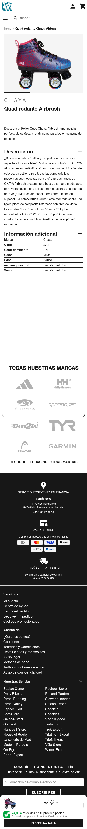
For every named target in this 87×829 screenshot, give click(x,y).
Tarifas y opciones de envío (23, 667)
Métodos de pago (16, 662)
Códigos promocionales (21, 621)
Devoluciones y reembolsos (24, 651)
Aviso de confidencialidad (22, 672)
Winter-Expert (55, 749)
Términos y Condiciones (21, 646)
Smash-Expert (56, 703)
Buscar (24, 17)
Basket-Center (14, 688)
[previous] (3, 415)
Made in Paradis (15, 744)
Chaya (15, 100)
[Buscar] (15, 18)
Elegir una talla (43, 823)
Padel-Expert (13, 754)
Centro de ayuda (15, 606)
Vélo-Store (53, 744)
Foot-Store (11, 713)
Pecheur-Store (56, 688)
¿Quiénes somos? (17, 636)
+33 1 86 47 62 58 (43, 512)
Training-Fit (53, 724)
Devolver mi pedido (18, 616)
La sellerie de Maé (17, 739)
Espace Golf (12, 708)
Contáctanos (43, 498)
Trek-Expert (53, 729)
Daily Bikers (12, 693)
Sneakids (52, 713)
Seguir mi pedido (16, 611)
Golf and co (11, 724)
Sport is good (55, 719)
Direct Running (14, 698)
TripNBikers (54, 739)
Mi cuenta (10, 600)
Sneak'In (51, 708)
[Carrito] (82, 6)
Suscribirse (43, 792)
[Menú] (5, 18)
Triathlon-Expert (57, 734)
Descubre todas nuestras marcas (43, 461)
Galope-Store (13, 719)
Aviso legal (11, 656)
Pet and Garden (57, 693)
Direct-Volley (12, 703)
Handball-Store (14, 729)
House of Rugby (15, 734)
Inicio (7, 28)
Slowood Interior (57, 698)
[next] (84, 415)
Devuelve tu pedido (43, 578)
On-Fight (9, 749)
